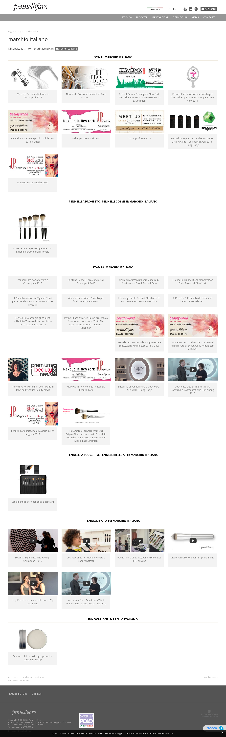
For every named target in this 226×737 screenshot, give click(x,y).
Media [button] (195, 17)
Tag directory (14, 31)
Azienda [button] (127, 17)
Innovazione (160, 17)
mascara (24, 680)
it (169, 8)
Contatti (209, 17)
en (174, 8)
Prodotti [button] (142, 17)
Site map (37, 693)
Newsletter (210, 8)
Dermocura (180, 17)
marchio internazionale (33, 677)
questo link (168, 733)
